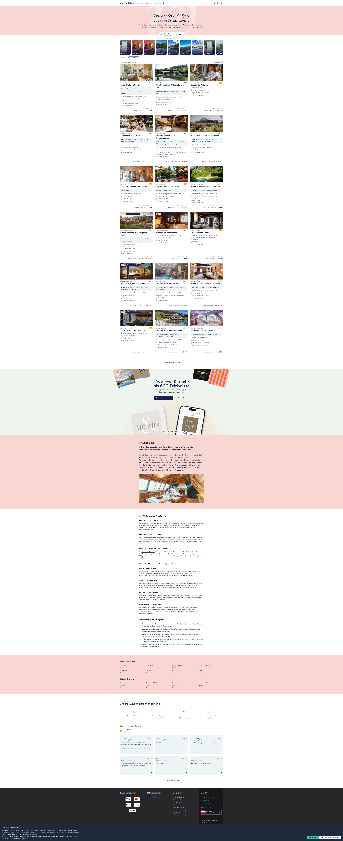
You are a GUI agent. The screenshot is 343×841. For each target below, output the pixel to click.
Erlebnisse (140, 3)
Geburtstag (198, 644)
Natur (148, 685)
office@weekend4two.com (211, 798)
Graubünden (150, 665)
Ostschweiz (175, 670)
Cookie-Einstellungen (179, 807)
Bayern (148, 673)
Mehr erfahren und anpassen (330, 837)
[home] (127, 3)
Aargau (174, 673)
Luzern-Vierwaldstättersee (154, 668)
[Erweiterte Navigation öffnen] (164, 3)
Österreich (123, 665)
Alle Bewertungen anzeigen (171, 780)
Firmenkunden (177, 802)
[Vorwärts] (223, 47)
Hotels (158, 597)
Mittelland (175, 668)
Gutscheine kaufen (178, 797)
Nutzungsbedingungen (180, 810)
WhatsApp (206, 800)
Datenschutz (177, 805)
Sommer (148, 688)
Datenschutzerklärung (32, 834)
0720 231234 (207, 803)
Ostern (201, 685)
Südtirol (148, 670)
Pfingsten (122, 688)
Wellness (122, 685)
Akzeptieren (313, 837)
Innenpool (175, 688)
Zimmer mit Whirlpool (148, 552)
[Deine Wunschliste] (218, 3)
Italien (122, 673)
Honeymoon (176, 683)
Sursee (201, 668)
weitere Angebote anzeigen (171, 362)
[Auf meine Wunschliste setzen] (151, 66)
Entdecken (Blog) (178, 800)
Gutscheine (148, 3)
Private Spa (145, 538)
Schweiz (122, 668)
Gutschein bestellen (163, 398)
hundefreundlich (204, 683)
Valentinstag (202, 688)
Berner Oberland (177, 665)
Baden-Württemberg (205, 665)
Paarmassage (146, 624)
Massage (157, 624)
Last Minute (157, 3)
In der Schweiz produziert (172, 431)
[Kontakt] (214, 3)
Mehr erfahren (181, 398)
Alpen (200, 670)
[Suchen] (221, 3)
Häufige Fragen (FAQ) (179, 815)
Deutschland (123, 670)
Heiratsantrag (156, 646)
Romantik (122, 683)
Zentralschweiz (203, 673)
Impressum (176, 812)
